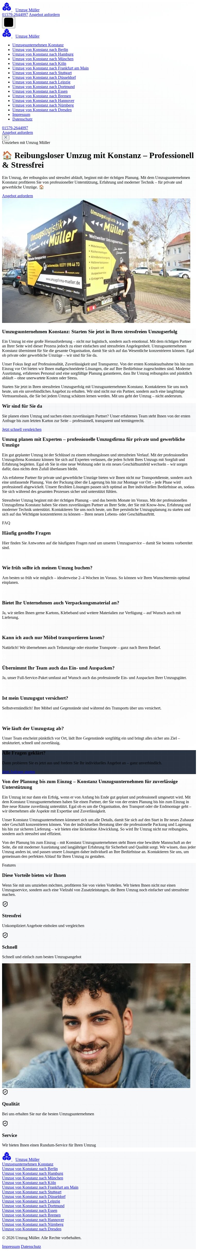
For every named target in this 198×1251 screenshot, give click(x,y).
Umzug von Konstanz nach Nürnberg (43, 105)
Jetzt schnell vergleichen (22, 429)
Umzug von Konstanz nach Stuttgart (42, 73)
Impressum (21, 114)
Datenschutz (22, 119)
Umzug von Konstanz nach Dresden (42, 110)
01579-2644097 (15, 14)
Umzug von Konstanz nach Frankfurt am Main (50, 68)
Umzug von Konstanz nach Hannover (43, 100)
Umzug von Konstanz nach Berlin (40, 49)
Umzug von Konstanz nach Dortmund (43, 86)
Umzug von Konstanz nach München (42, 59)
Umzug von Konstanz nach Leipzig (41, 82)
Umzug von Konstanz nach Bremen (41, 96)
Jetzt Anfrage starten (18, 771)
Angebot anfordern (44, 14)
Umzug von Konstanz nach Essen (40, 91)
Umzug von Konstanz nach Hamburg (42, 54)
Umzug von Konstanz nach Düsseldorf (44, 77)
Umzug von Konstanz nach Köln (39, 63)
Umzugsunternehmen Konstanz (38, 45)
